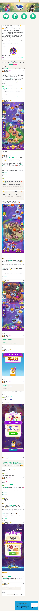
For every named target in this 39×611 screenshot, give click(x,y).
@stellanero (10, 479)
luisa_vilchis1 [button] (5, 385)
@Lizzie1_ (5, 578)
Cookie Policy (18, 608)
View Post (21, 199)
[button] (3, 28)
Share (3, 59)
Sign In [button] (10, 64)
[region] (26, 605)
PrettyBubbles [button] (6, 85)
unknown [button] (5, 472)
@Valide (10, 260)
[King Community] (19, 1)
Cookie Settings (34, 607)
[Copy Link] (20, 28)
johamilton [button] (6, 70)
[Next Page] (23, 68)
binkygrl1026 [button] (6, 100)
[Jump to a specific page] (24, 68)
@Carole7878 (11, 157)
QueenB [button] (5, 27)
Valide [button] (5, 280)
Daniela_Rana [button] (6, 522)
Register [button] (15, 64)
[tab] (19, 22)
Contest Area (10, 78)
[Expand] (13, 187)
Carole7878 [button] (6, 177)
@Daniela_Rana (12, 505)
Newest (6, 68)
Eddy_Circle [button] (5, 339)
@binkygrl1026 (6, 72)
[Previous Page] (20, 68)
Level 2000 (4, 94)
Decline (34, 605)
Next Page (10, 594)
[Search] (28, 1)
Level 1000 (4, 93)
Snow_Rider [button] (18, 28)
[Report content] (23, 26)
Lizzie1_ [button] (5, 583)
